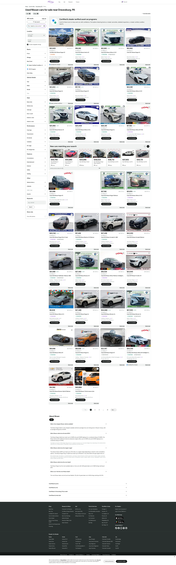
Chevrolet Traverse (106, 543)
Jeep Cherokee (92, 548)
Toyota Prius (51, 541)
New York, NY (104, 522)
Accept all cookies (121, 561)
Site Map (90, 522)
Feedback (114, 554)
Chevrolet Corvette (106, 539)
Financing (51, 526)
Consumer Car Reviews (67, 509)
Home (26, 6)
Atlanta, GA (104, 518)
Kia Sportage (118, 539)
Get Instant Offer (79, 511)
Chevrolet (104, 537)
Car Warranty (91, 516)
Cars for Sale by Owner (54, 516)
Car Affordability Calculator (94, 511)
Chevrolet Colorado (106, 548)
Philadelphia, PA (105, 520)
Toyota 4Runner (52, 548)
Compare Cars (65, 513)
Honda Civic (64, 541)
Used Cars (51, 509)
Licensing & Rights (95, 554)
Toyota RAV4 (51, 539)
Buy (59, 2)
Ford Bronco (78, 541)
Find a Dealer (51, 518)
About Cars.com (63, 554)
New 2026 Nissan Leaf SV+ (113, 161)
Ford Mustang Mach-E (80, 546)
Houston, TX (104, 511)
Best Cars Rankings (66, 516)
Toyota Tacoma (52, 543)
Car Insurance (92, 518)
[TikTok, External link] (116, 528)
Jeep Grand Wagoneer (93, 546)
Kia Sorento (118, 541)
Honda (63, 537)
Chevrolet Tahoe (105, 546)
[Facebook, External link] (119, 528)
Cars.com (99, 560)
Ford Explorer (78, 548)
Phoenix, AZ (104, 516)
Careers (88, 554)
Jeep (90, 537)
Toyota (50, 537)
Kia (116, 537)
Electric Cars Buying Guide (54, 524)
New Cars (51, 511)
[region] (88, 560)
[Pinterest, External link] (126, 528)
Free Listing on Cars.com (80, 513)
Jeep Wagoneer (92, 543)
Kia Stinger (118, 543)
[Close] (174, 556)
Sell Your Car (78, 509)
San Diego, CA (105, 525)
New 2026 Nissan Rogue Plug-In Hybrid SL (98, 162)
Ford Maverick (78, 539)
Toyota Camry (52, 546)
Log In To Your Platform (120, 511)
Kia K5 (117, 546)
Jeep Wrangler (92, 539)
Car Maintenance (92, 520)
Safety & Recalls (65, 518)
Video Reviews (65, 522)
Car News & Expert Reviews (68, 511)
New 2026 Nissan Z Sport (84, 161)
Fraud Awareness (106, 554)
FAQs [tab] (51, 419)
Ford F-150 (77, 543)
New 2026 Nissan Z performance (54, 162)
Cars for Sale (32, 6)
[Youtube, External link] (121, 528)
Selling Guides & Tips (79, 516)
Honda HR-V (64, 548)
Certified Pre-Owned (53, 513)
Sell (64, 2)
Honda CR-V (64, 539)
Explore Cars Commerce (120, 509)
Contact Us (71, 554)
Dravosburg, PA (39, 6)
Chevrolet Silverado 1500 (107, 541)
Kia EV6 (117, 548)
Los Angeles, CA (105, 513)
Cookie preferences (109, 561)
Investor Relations (79, 554)
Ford (76, 537)
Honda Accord (65, 543)
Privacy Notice (63, 560)
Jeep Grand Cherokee (93, 541)
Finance (77, 2)
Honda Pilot (64, 546)
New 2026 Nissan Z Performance (69, 162)
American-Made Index (66, 520)
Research (71, 2)
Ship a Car (91, 513)
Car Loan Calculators (93, 509)
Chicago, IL (104, 509)
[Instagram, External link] (124, 528)
